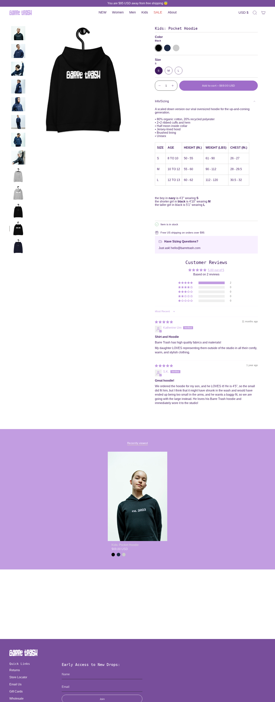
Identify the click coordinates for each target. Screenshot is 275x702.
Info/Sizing (162, 101)
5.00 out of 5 (216, 270)
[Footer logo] (23, 652)
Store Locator (18, 677)
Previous (29, 80)
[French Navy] (118, 554)
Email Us (15, 684)
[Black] (113, 554)
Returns (14, 670)
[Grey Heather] (124, 554)
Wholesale (16, 698)
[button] (117, 13)
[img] (164, 322)
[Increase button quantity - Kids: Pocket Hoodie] (172, 85)
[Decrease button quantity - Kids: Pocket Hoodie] (159, 85)
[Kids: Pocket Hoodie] (137, 496)
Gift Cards (16, 691)
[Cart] (263, 13)
